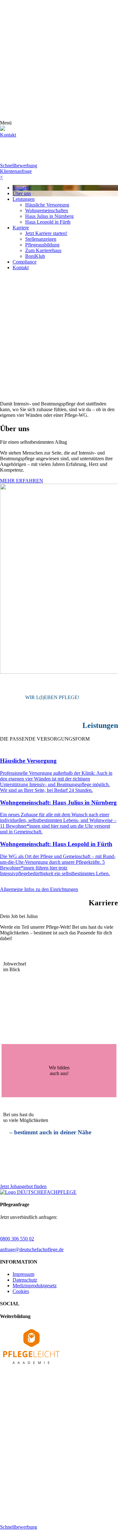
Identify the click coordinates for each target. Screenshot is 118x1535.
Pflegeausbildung (42, 244)
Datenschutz (25, 1280)
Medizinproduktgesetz (35, 1285)
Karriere (21, 227)
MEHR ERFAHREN (21, 480)
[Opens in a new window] (31, 1365)
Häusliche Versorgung (47, 204)
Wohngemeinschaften (46, 210)
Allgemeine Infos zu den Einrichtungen (39, 889)
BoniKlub (35, 256)
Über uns (22, 193)
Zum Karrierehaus (43, 250)
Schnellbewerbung (18, 165)
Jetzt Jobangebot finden (23, 1186)
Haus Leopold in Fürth (47, 222)
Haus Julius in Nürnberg (49, 216)
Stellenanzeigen (40, 239)
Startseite (22, 187)
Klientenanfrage (16, 171)
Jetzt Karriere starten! (46, 233)
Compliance (25, 261)
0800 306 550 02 (17, 1238)
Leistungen (24, 199)
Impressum (23, 1274)
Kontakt (21, 267)
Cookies (21, 1291)
